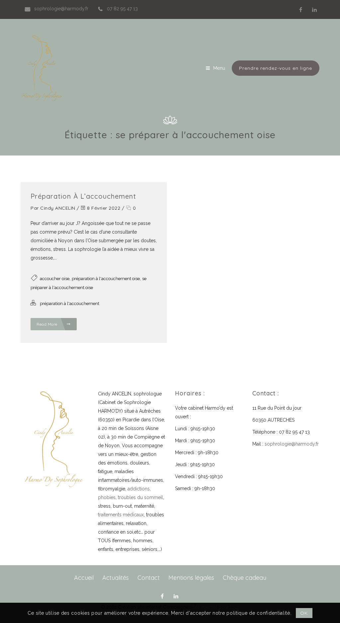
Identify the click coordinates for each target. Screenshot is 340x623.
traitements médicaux (121, 514)
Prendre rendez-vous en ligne (275, 68)
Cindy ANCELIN (57, 208)
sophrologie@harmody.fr (292, 444)
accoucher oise (54, 278)
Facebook (300, 10)
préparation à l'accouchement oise (106, 278)
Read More (47, 324)
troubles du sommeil (140, 497)
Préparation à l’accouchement (83, 196)
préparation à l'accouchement (69, 303)
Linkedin (314, 10)
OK (303, 613)
